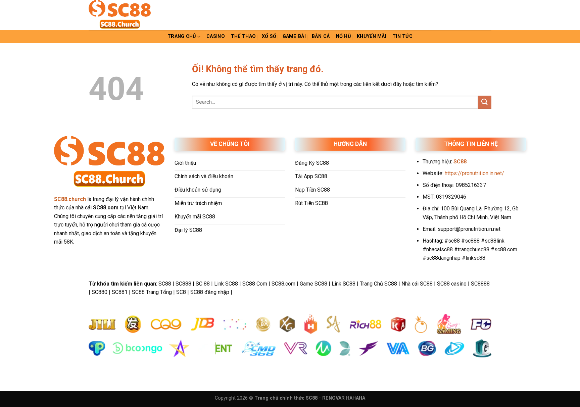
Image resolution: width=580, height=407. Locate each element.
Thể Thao (243, 36)
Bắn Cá (321, 36)
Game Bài (294, 36)
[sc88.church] (122, 15)
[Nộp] (484, 102)
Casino (215, 36)
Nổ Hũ (343, 36)
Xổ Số (269, 36)
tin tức (402, 36)
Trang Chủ (181, 36)
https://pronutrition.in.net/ (474, 173)
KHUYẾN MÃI (371, 36)
